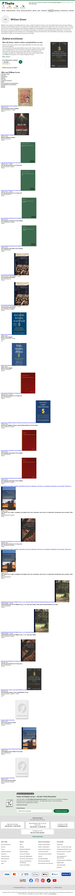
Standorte (3, 854)
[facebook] (31, 881)
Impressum (4, 861)
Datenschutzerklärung (44, 861)
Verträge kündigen (43, 858)
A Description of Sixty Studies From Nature (11, 749)
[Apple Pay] (45, 874)
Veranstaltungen (61, 865)
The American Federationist (7, 274)
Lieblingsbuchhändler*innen (64, 849)
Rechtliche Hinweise (22, 804)
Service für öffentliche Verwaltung (25, 861)
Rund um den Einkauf (44, 842)
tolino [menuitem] (38, 10)
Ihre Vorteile (60, 842)
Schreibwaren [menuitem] (64, 10)
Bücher (2, 76)
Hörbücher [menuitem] (44, 10)
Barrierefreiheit (5, 858)
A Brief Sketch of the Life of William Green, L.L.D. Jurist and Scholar (17, 632)
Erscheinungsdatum (5, 83)
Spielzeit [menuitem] (50, 10)
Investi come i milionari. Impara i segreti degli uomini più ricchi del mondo (18, 422)
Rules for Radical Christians (7, 134)
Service (22, 842)
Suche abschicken (33, 3)
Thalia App (59, 844)
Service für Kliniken (25, 865)
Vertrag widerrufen (37, 836)
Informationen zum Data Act (45, 863)
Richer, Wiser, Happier (6, 334)
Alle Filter (3, 87)
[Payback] (66, 874)
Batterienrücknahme (25, 849)
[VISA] (7, 874)
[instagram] (37, 881)
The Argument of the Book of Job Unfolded (11, 218)
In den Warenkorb (20, 62)
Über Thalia (4, 842)
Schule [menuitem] (18, 10)
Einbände (3, 86)
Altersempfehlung (4, 84)
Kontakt (22, 847)
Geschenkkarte (61, 854)
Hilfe (21, 844)
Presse (3, 849)
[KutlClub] (23, 881)
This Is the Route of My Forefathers (9, 106)
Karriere (3, 847)
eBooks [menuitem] (34, 10)
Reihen (2, 82)
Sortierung (3, 75)
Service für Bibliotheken (26, 856)
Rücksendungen (24, 851)
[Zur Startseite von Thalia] (8, 3)
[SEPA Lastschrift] (24, 874)
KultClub (59, 867)
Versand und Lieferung (44, 849)
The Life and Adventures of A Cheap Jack (11, 541)
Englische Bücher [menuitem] (11, 10)
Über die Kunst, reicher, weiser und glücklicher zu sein (59, 54)
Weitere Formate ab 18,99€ (9, 67)
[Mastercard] (14, 874)
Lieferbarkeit (3, 80)
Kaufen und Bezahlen (43, 847)
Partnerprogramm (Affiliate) (64, 860)
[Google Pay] (35, 874)
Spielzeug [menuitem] (57, 10)
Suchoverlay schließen (56, 2)
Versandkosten (53, 893)
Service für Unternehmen (26, 858)
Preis (2, 79)
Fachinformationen (6, 851)
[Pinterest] (43, 881)
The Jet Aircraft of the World (8, 720)
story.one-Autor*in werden (64, 851)
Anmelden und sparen (61, 811)
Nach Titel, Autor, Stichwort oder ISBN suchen (40, 2)
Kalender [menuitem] (71, 10)
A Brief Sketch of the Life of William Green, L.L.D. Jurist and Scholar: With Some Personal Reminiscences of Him (28, 601)
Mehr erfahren (6, 57)
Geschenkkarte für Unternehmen (62, 857)
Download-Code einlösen (45, 854)
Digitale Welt (60, 862)
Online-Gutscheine (43, 851)
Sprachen (3, 78)
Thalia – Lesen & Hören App (64, 847)
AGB (2, 863)
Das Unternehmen (6, 844)
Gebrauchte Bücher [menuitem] (26, 10)
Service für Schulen (25, 854)
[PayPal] (55, 874)
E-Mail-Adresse (21, 808)
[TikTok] (49, 881)
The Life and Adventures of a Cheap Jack (11, 162)
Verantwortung (5, 856)
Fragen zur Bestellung (44, 844)
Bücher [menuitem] (3, 10)
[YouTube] (54, 881)
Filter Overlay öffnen (5, 74)
